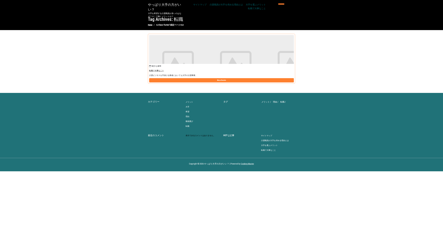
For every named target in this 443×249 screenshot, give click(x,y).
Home (150, 25)
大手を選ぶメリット (256, 4)
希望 (187, 112)
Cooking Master (247, 164)
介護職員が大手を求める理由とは (226, 4)
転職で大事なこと (257, 8)
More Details (221, 80)
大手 (187, 107)
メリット (189, 102)
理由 (187, 116)
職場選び (189, 121)
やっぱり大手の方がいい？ (164, 7)
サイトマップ (200, 4)
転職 (187, 126)
